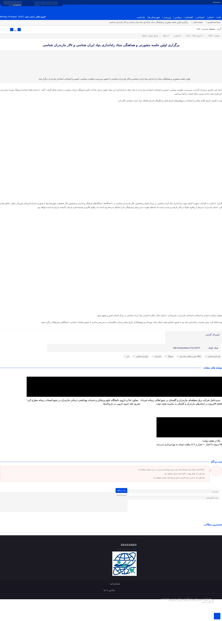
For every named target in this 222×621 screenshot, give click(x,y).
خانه (198, 29)
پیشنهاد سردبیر (208, 29)
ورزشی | (166, 17)
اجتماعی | (199, 17)
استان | (210, 17)
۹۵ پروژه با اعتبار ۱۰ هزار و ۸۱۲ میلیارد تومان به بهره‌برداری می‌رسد (189, 444)
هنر (127, 356)
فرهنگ (170, 356)
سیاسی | (177, 17)
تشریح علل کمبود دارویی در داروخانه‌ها (121, 403)
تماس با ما (109, 590)
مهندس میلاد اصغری (194, 602)
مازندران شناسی (142, 356)
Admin (144, 36)
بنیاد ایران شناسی (214, 356)
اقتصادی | (188, 17)
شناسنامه (216, 2)
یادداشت (141, 17)
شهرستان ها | (153, 17)
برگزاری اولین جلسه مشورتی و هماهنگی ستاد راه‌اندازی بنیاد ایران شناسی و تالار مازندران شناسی (111, 45)
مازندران (158, 356)
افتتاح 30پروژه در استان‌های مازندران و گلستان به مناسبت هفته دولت (189, 403)
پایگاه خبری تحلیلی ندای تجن (190, 356)
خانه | (218, 17)
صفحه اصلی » (197, 22)
